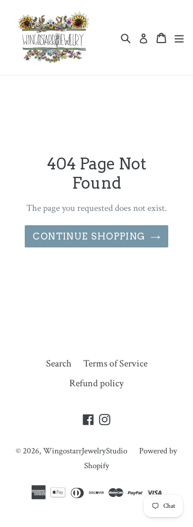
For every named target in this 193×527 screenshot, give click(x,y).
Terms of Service (115, 363)
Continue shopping (89, 236)
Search (58, 363)
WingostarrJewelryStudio (85, 451)
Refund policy (96, 383)
